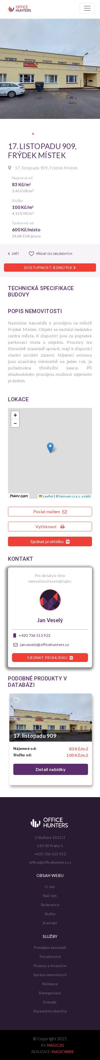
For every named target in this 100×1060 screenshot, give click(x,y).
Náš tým (50, 895)
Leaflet (47, 496)
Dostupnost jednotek (48, 267)
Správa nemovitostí (50, 974)
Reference (50, 904)
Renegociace (50, 993)
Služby (50, 913)
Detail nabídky (51, 769)
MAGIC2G (55, 1045)
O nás (50, 886)
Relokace (50, 983)
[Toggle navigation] (87, 8)
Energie (50, 1002)
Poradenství (50, 956)
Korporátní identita (50, 1011)
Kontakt (50, 923)
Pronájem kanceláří (50, 947)
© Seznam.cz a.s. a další (73, 496)
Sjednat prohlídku (47, 541)
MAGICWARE (63, 1052)
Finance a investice (50, 965)
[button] (33, 134)
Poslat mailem (47, 511)
